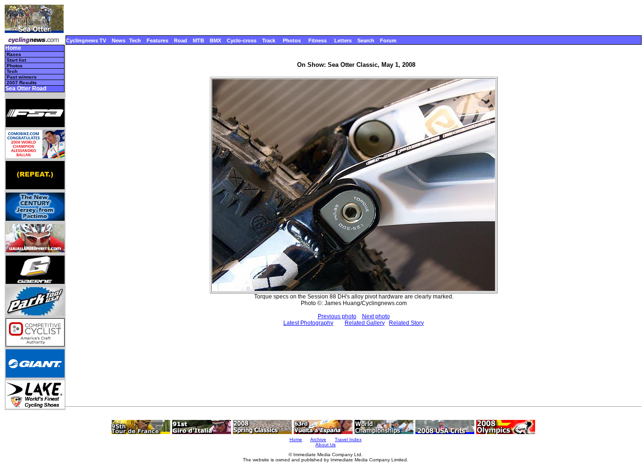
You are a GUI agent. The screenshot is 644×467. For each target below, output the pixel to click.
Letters (343, 40)
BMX (215, 40)
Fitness (317, 40)
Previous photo (337, 316)
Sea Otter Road (25, 89)
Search (365, 40)
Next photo (376, 316)
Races (14, 54)
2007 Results (22, 82)
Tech (135, 40)
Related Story (406, 323)
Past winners (22, 77)
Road (180, 40)
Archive (318, 439)
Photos (292, 40)
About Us (325, 444)
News (118, 40)
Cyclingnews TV (86, 40)
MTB (198, 40)
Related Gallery (365, 323)
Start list (16, 60)
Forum (388, 40)
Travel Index (348, 439)
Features (157, 40)
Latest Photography (308, 323)
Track (268, 40)
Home (13, 48)
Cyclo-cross (241, 40)
